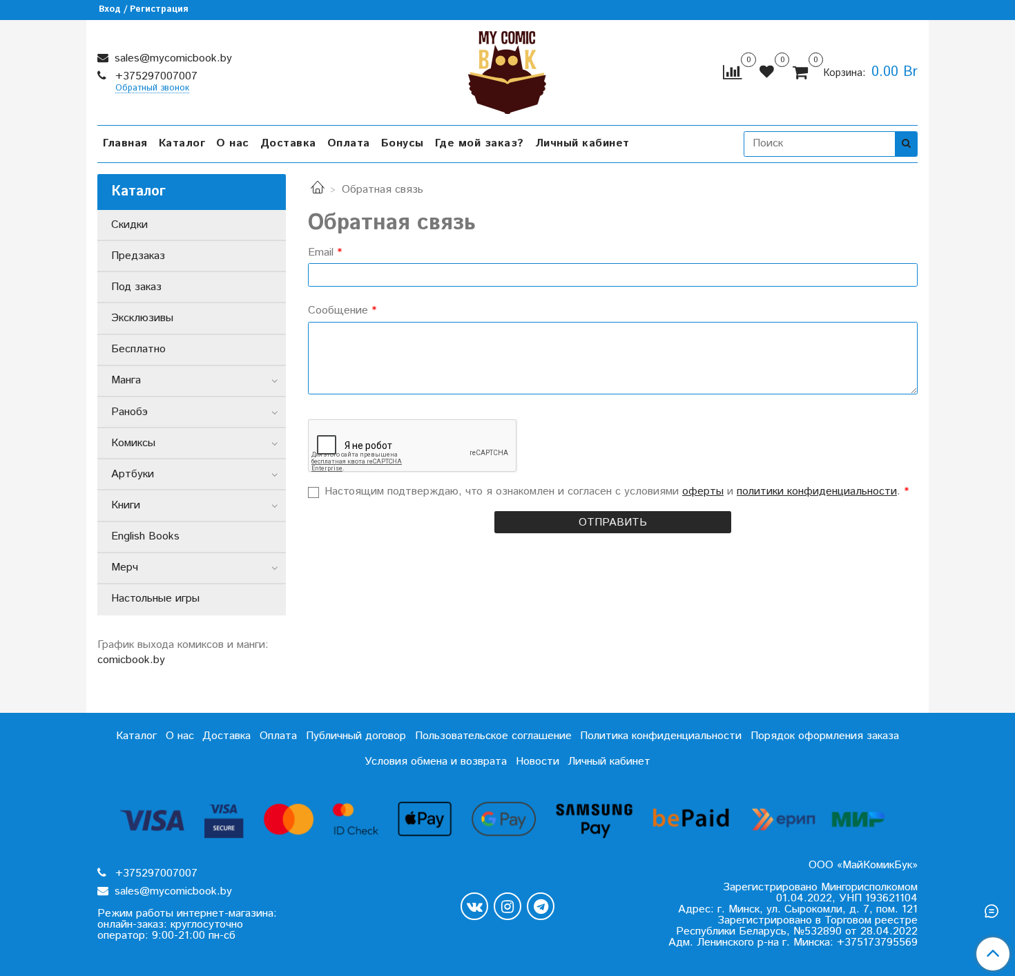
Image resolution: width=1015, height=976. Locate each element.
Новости (537, 761)
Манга (126, 380)
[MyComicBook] (507, 69)
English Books (145, 536)
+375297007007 (154, 76)
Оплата (348, 143)
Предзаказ (138, 256)
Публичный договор (356, 736)
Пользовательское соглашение (493, 736)
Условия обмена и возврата (436, 761)
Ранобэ (129, 412)
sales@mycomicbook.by (171, 58)
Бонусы (402, 143)
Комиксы (133, 443)
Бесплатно (138, 349)
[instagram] (507, 906)
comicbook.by (131, 660)
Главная (125, 143)
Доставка (288, 143)
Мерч (124, 567)
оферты (703, 491)
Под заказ (136, 287)
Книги (125, 505)
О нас (232, 143)
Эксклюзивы (142, 318)
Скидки (129, 225)
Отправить (613, 522)
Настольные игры (155, 598)
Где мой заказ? (479, 143)
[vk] (474, 906)
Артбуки (132, 474)
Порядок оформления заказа (825, 736)
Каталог (182, 143)
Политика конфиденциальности (661, 736)
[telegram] (540, 906)
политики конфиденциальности (817, 491)
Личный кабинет (582, 143)
